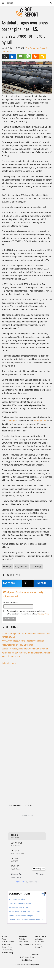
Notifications (23, 942)
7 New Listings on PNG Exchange (17, 645)
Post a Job (39, 942)
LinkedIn (41, 583)
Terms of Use (7, 947)
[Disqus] (27, 698)
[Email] (20, 56)
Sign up (10, 2)
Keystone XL (21, 567)
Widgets (22, 939)
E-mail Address (10, 603)
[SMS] (27, 56)
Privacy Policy (43, 614)
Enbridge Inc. (40, 421)
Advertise (39, 939)
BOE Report (27, 9)
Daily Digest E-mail (26, 944)
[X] (5, 56)
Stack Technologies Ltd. (30, 965)
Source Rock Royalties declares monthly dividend (25, 649)
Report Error (40, 947)
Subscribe (9, 619)
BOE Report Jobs (27, 957)
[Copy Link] (42, 56)
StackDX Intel (27, 960)
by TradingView (27, 882)
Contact (38, 944)
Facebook (9, 583)
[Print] (35, 56)
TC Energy (10, 421)
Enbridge (7, 567)
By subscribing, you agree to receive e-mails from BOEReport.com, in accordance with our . (28, 612)
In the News (6, 944)
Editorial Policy (7, 953)
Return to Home (9, 663)
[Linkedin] (12, 56)
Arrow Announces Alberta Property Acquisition (23, 641)
